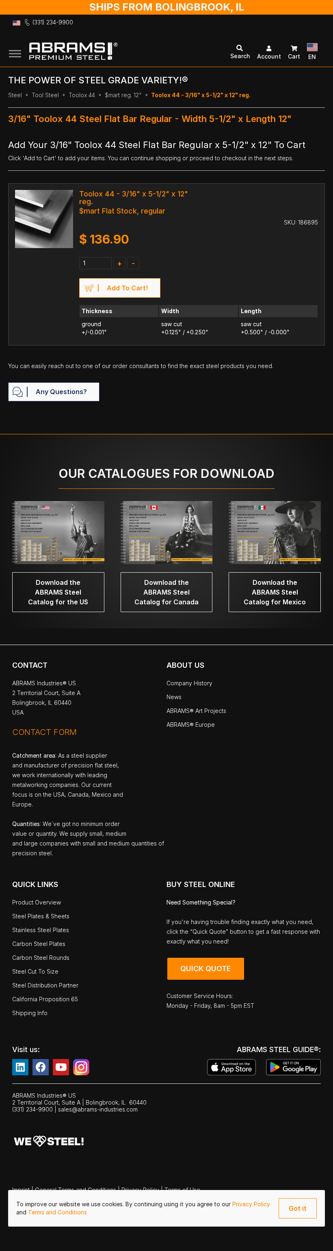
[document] (166, 1208)
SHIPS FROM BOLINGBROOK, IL (166, 7)
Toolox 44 (82, 95)
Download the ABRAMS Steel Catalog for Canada (166, 592)
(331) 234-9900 (52, 22)
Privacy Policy (251, 1204)
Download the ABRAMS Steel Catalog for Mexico (275, 592)
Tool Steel (45, 95)
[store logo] (106, 52)
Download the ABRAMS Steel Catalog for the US (58, 592)
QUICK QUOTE (205, 968)
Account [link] (269, 56)
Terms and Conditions (57, 1212)
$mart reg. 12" (123, 95)
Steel (15, 95)
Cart (294, 56)
